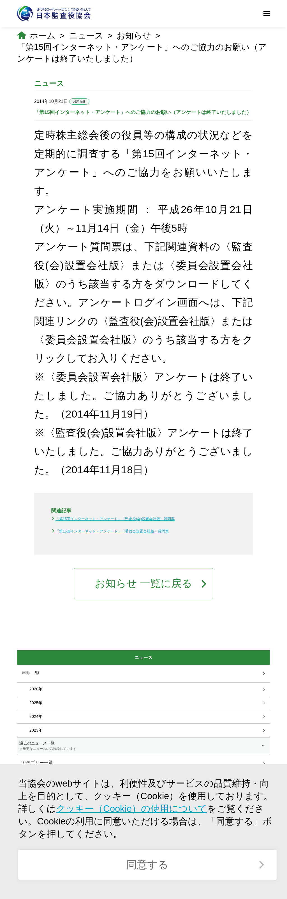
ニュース (86, 35)
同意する (147, 864)
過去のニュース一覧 (48, 745)
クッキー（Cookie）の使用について (131, 808)
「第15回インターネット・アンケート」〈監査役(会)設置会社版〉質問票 (115, 519)
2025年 (35, 702)
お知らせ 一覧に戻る (143, 583)
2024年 (35, 716)
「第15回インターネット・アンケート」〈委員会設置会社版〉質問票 (112, 531)
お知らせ (134, 35)
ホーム (42, 35)
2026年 (35, 689)
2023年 (35, 730)
